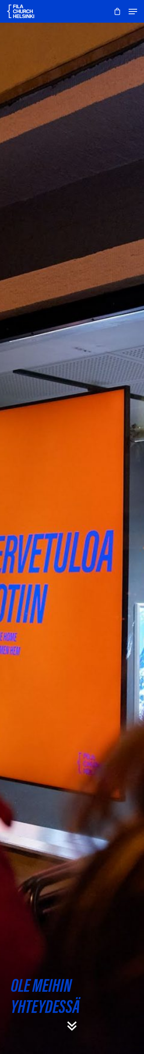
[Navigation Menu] (133, 11)
